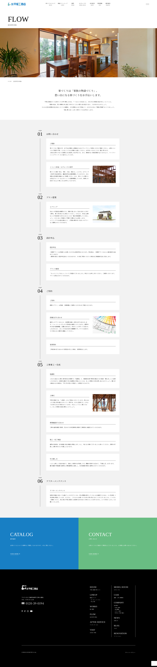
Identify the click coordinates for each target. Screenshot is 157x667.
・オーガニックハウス (95, 599)
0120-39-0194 (35, 603)
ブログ (116, 627)
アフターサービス (97, 623)
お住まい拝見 (93, 631)
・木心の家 (92, 601)
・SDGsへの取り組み (119, 613)
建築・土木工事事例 (118, 596)
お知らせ (117, 619)
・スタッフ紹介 (117, 611)
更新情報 (99, 4)
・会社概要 (116, 609)
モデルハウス (82, 4)
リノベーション (120, 634)
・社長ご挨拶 (117, 607)
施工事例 (93, 607)
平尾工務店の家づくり (95, 588)
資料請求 (108, 4)
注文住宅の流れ (93, 615)
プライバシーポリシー (130, 652)
